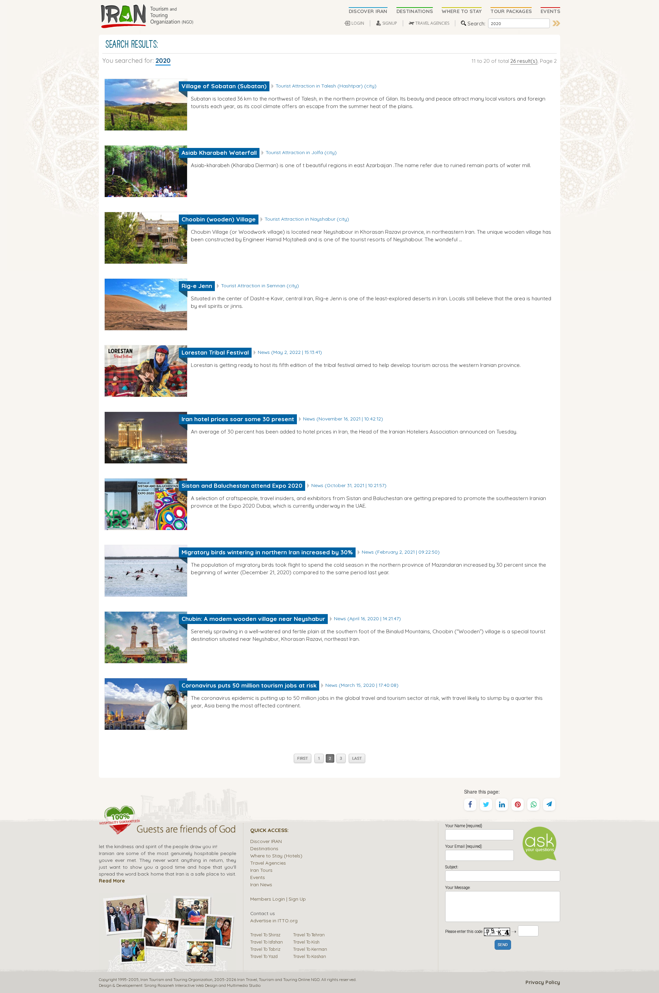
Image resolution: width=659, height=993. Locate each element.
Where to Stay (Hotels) (276, 855)
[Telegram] (549, 804)
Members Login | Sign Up (278, 899)
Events (257, 877)
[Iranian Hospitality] (167, 830)
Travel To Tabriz (265, 949)
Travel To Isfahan (266, 942)
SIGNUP (389, 23)
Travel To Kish (306, 942)
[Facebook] (470, 804)
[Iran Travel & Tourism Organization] (147, 16)
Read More (112, 881)
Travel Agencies (268, 863)
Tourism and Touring (278, 979)
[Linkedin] (502, 804)
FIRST (302, 759)
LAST (357, 759)
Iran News (261, 884)
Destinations (264, 848)
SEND (503, 945)
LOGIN (357, 23)
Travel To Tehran (309, 934)
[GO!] (556, 23)
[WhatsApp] (533, 804)
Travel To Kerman (310, 949)
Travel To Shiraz (265, 934)
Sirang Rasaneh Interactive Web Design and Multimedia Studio (202, 985)
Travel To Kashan (309, 956)
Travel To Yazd (264, 956)
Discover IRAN (266, 841)
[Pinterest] (517, 804)
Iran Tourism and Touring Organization (176, 979)
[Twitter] (486, 804)
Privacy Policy (542, 982)
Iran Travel (247, 979)
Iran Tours (261, 870)
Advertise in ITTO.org (274, 920)
